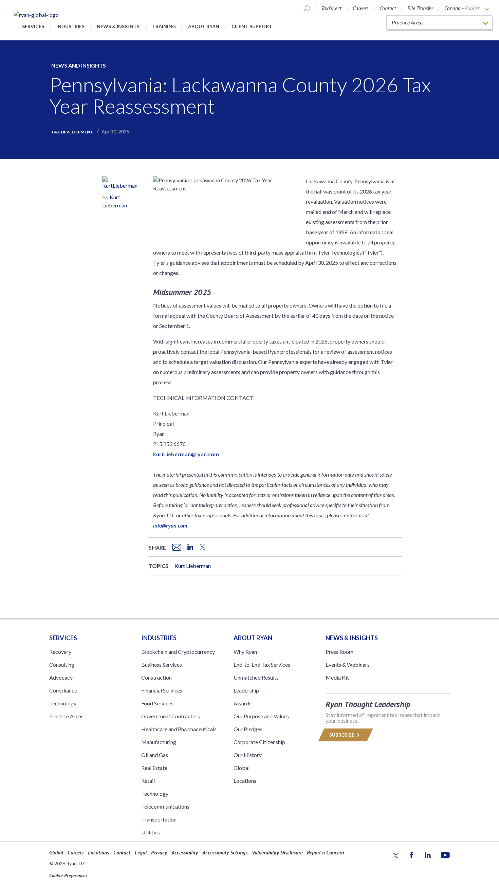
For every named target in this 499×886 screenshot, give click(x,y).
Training (164, 26)
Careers (360, 8)
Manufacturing (158, 742)
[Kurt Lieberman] (122, 184)
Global (242, 767)
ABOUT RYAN (253, 638)
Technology (62, 703)
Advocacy (61, 677)
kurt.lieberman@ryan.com (186, 454)
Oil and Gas (154, 755)
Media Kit (337, 677)
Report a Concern (325, 852)
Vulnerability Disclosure (277, 852)
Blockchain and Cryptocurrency (178, 651)
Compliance (63, 690)
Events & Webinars (348, 664)
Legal (141, 852)
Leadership (246, 690)
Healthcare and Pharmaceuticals (179, 729)
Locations (245, 780)
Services (33, 26)
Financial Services (161, 690)
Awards (243, 703)
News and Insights (78, 65)
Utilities (150, 832)
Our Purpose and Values (261, 716)
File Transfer (420, 8)
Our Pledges (248, 729)
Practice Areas (66, 716)
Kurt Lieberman (192, 565)
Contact (388, 8)
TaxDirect (331, 8)
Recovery (60, 651)
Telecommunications (165, 806)
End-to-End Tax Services (262, 664)
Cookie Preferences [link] (68, 875)
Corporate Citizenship (259, 742)
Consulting (61, 664)
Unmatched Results (256, 677)
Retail (148, 780)
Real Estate (154, 767)
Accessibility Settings (224, 852)
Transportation (159, 819)
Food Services (157, 703)
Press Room (339, 651)
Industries (70, 26)
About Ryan (203, 26)
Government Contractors (170, 716)
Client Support (252, 26)
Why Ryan (245, 651)
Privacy (159, 852)
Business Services (161, 664)
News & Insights (118, 26)
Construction (156, 677)
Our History (248, 755)
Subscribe (342, 735)
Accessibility (184, 852)
